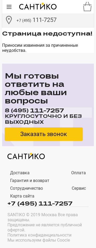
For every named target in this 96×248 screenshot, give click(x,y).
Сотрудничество (26, 188)
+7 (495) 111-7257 (40, 203)
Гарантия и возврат (29, 180)
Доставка (20, 172)
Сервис (79, 188)
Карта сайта (22, 196)
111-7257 (37, 20)
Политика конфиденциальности (39, 235)
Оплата (78, 172)
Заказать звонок (43, 134)
